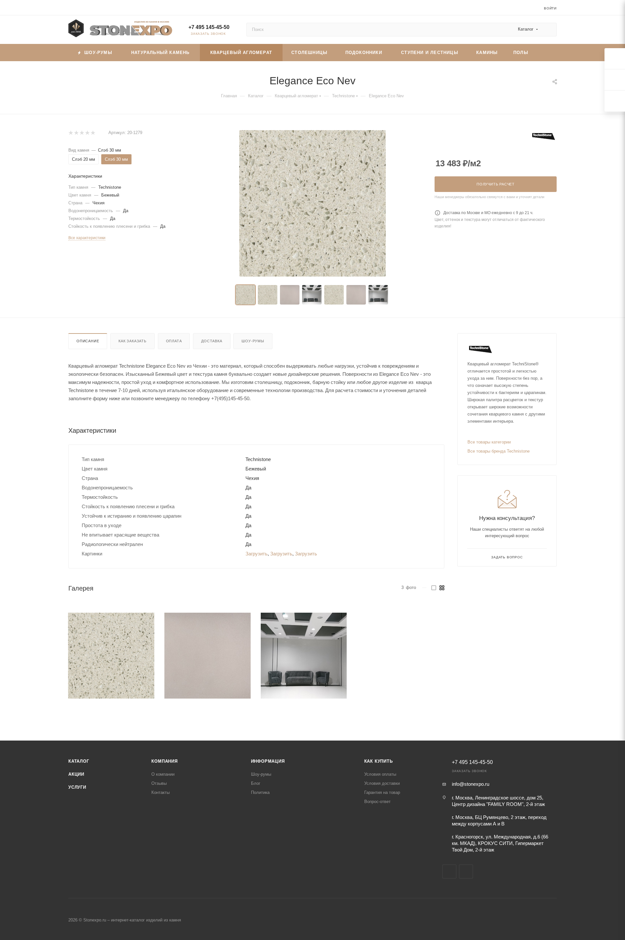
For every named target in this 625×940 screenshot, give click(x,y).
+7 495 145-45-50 (208, 27)
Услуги (77, 787)
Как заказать (132, 341)
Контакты (160, 792)
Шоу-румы (253, 341)
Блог (255, 783)
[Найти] (549, 29)
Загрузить (256, 553)
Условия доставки (382, 783)
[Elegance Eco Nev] (111, 656)
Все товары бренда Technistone (498, 451)
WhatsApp (466, 872)
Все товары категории (489, 442)
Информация (268, 761)
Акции (76, 774)
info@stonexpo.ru (470, 784)
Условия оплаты (380, 774)
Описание (87, 341)
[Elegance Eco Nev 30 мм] (312, 203)
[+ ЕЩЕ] (546, 52)
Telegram (449, 872)
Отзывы (159, 783)
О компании (162, 774)
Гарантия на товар (382, 792)
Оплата (174, 341)
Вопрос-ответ (377, 801)
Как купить (378, 761)
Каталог (78, 761)
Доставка (211, 341)
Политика (260, 792)
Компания (164, 761)
